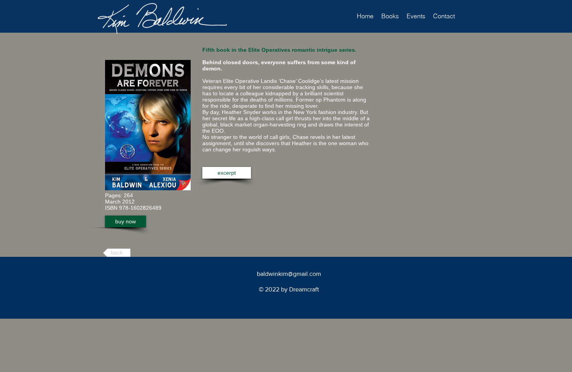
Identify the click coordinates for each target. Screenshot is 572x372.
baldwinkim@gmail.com (289, 273)
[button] (390, 16)
